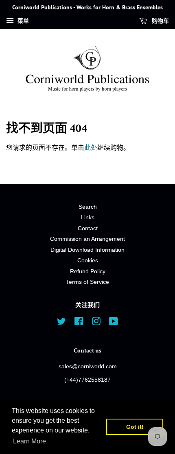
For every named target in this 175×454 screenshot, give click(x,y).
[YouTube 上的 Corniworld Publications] (113, 323)
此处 (90, 147)
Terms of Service (87, 282)
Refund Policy (87, 271)
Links (87, 217)
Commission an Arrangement (87, 239)
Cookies (87, 260)
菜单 (22, 20)
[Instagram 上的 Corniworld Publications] (96, 323)
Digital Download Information (87, 250)
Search (88, 207)
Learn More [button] (29, 441)
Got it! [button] (135, 427)
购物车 (159, 20)
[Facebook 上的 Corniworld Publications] (78, 323)
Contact (88, 228)
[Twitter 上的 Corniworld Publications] (61, 323)
